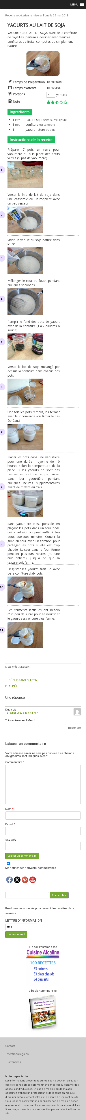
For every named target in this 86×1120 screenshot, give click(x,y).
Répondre (74, 727)
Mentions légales (18, 1054)
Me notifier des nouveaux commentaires (30, 868)
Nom (9, 809)
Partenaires (14, 1062)
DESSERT (24, 666)
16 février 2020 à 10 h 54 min (21, 712)
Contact (10, 1046)
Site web (10, 839)
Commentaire (14, 762)
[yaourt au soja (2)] (43, 74)
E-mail (10, 824)
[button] (74, 4)
